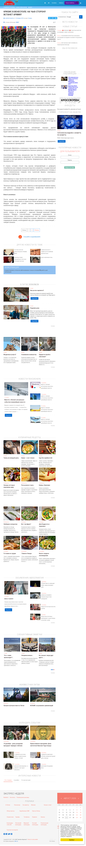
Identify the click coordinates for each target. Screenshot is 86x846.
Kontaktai (54, 3)
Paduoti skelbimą (70, 3)
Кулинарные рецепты (9, 443)
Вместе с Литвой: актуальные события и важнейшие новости (47, 386)
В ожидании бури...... (28, 655)
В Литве (8, 805)
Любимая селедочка (10, 524)
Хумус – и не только (27, 458)
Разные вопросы (10, 291)
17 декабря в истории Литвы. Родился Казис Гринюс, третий (20, 756)
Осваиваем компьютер (28, 354)
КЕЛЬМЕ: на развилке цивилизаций (41, 705)
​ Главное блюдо (26, 553)
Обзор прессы (10, 811)
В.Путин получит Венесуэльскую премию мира (20, 251)
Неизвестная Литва (11, 689)
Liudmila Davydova (9, 18)
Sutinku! (71, 840)
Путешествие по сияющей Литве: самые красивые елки (47, 585)
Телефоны (26, 817)
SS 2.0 (16, 841)
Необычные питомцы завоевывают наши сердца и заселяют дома (48, 618)
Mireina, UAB (53, 839)
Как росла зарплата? (37, 290)
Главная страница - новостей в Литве (15, 7)
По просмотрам (25, 780)
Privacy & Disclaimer (32, 839)
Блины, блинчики (44, 485)
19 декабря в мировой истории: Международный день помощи (48, 756)
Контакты (12, 797)
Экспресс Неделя (8, 441)
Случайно (16, 780)
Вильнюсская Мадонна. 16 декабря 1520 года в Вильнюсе (21, 768)
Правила (34, 817)
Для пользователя (70, 151)
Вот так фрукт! (26, 524)
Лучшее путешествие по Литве (14, 705)
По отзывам (8, 780)
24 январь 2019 (20, 18)
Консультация (9, 289)
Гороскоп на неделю (66, 117)
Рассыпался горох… (27, 485)
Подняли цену (34, 308)
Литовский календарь (12, 729)
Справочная (10, 817)
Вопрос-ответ (48, 805)
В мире (30, 7)
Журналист (20, 289)
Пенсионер (9, 384)
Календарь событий (11, 727)
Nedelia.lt (6, 797)
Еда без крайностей (45, 458)
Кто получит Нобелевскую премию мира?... (11, 657)
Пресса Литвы (36, 811)
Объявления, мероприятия (15, 583)
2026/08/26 (34, 284)
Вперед (37, 230)
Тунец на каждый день (11, 458)
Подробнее (34, 298)
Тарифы (17, 817)
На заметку (26, 805)
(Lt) (78, 2)
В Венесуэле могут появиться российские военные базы (47, 251)
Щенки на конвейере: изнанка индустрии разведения (46, 597)
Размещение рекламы (23, 797)
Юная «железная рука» (47, 257)
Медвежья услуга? (10, 354)
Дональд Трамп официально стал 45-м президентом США (20, 259)
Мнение (33, 805)
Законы (43, 817)
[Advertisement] (34, 331)
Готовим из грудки (10, 553)
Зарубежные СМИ (24, 811)
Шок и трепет (8, 599)
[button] (6, 647)
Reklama (61, 3)
